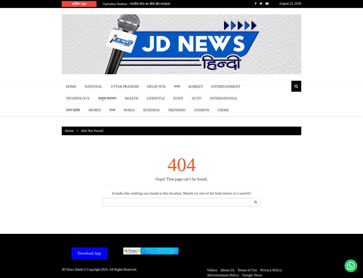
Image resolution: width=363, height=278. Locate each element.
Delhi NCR (156, 87)
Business (151, 110)
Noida (129, 110)
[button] (351, 265)
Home (71, 87)
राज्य (177, 87)
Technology (78, 98)
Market (195, 87)
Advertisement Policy (223, 275)
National (93, 87)
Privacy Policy (271, 270)
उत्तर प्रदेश (73, 110)
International (224, 98)
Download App (89, 253)
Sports (94, 110)
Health (131, 98)
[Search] (255, 202)
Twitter (261, 3)
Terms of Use (247, 270)
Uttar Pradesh (125, 87)
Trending (177, 110)
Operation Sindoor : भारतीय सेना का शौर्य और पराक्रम (136, 4)
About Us (227, 270)
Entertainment (225, 87)
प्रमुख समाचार (107, 98)
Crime (223, 110)
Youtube (267, 3)
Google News (252, 275)
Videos (212, 270)
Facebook (255, 3)
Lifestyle (156, 98)
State (178, 98)
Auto (196, 98)
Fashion (201, 110)
